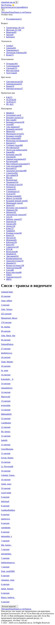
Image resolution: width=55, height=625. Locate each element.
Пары (11, 12)
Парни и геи (19, 609)
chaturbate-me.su (8, 2)
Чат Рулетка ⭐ (7, 5)
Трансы (28, 12)
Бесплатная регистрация (11, 7)
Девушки (5, 12)
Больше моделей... (9, 606)
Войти (25, 7)
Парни (19, 12)
